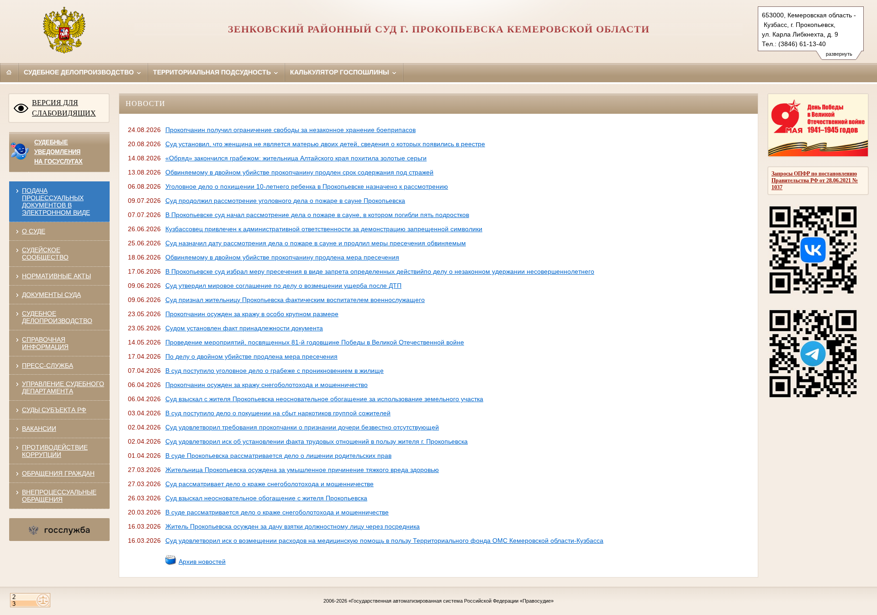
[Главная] (9, 72)
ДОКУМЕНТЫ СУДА (51, 294)
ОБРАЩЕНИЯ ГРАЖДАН (58, 473)
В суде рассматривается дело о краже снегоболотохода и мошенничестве (277, 512)
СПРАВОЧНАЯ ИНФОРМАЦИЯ (45, 343)
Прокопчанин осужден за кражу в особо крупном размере (251, 314)
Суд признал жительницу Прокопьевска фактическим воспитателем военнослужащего (295, 299)
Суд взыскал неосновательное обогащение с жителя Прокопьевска (266, 498)
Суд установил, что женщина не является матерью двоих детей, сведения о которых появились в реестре (325, 144)
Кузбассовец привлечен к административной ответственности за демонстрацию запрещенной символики (323, 229)
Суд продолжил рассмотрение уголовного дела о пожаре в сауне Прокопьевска (285, 200)
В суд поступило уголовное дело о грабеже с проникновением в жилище (274, 370)
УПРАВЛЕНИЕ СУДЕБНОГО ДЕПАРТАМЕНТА (63, 387)
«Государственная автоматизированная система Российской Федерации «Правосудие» (451, 601)
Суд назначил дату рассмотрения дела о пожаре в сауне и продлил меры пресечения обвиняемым (315, 243)
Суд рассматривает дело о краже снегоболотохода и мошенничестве (269, 484)
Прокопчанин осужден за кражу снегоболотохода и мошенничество (266, 384)
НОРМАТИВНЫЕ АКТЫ (56, 276)
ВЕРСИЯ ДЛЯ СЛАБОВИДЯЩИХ (64, 108)
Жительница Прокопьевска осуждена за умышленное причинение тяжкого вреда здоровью (302, 469)
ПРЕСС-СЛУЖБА (47, 365)
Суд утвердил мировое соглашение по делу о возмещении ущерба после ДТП (283, 285)
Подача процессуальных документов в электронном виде (56, 201)
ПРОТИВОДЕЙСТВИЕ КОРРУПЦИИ (55, 451)
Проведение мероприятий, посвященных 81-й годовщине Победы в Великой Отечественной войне (314, 342)
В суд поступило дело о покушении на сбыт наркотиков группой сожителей (278, 413)
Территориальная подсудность (213, 72)
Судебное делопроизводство (80, 72)
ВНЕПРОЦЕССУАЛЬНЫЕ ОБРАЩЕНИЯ (59, 495)
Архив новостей (202, 561)
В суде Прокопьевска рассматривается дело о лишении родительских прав (278, 455)
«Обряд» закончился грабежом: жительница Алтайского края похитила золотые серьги (296, 158)
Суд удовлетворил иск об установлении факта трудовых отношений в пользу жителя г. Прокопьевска (316, 441)
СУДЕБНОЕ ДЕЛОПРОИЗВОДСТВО (57, 317)
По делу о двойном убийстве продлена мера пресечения (251, 356)
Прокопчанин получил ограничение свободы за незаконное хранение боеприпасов (290, 129)
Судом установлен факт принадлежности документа (244, 328)
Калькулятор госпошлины (340, 72)
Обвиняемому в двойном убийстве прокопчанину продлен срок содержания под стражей (299, 172)
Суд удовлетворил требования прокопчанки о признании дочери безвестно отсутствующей (302, 427)
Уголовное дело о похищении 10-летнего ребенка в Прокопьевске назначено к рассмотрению (306, 186)
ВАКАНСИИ (39, 428)
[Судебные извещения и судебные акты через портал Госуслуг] (19, 158)
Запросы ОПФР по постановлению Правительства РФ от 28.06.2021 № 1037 (814, 180)
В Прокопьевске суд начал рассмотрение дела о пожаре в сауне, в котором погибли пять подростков (317, 214)
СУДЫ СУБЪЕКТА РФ (54, 410)
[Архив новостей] (170, 563)
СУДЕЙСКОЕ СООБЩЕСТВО (45, 253)
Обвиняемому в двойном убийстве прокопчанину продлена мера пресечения (282, 257)
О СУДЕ (33, 231)
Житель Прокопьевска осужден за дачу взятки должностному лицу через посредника (292, 526)
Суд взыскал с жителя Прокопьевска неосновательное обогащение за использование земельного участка (324, 399)
